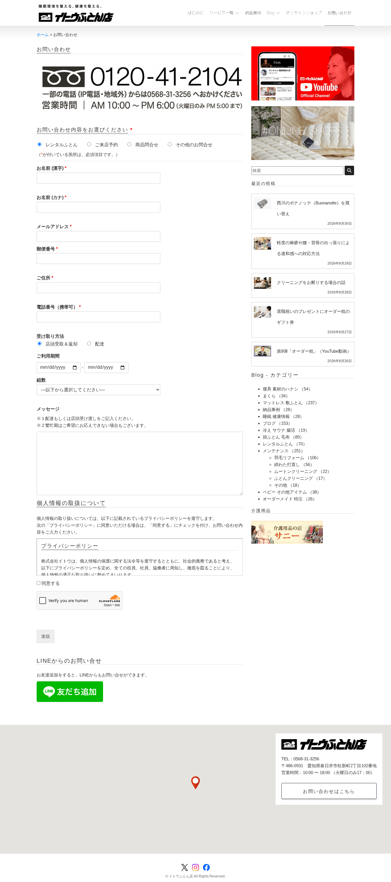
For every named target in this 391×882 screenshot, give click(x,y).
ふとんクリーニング (293, 478)
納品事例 (253, 12)
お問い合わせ (339, 12)
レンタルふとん (278, 443)
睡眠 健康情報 (276, 416)
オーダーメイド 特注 (283, 498)
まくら (269, 395)
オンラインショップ (304, 12)
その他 (280, 485)
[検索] (349, 170)
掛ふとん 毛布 (276, 437)
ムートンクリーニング (295, 471)
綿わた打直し (287, 464)
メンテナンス (276, 450)
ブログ (269, 423)
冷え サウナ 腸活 (279, 430)
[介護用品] (287, 531)
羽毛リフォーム (289, 457)
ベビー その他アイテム (285, 492)
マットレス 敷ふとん (283, 402)
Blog (270, 12)
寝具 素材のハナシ (280, 388)
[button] (195, 782)
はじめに (196, 12)
